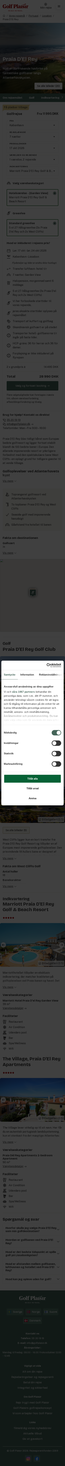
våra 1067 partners (23, 691)
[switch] (56, 743)
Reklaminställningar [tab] (50, 674)
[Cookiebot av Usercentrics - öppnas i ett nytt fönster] (46, 665)
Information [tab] (27, 674)
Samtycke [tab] (9, 674)
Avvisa (32, 798)
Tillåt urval (32, 788)
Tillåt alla (32, 778)
